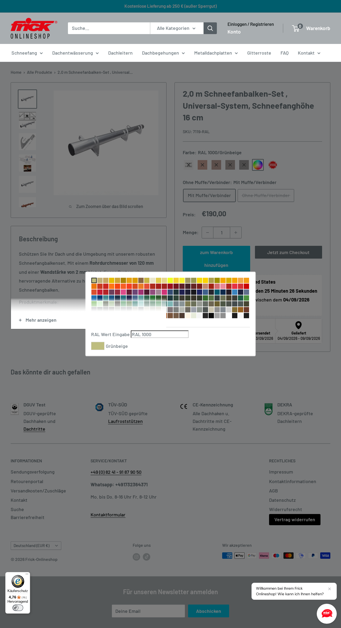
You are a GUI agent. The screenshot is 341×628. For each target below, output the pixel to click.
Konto (234, 31)
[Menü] (27, 575)
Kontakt (306, 53)
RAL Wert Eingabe (110, 334)
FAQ (285, 53)
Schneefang (24, 53)
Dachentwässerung (72, 53)
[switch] (18, 608)
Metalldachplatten (213, 53)
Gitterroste (259, 53)
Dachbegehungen (160, 53)
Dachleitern (120, 53)
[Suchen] (210, 28)
